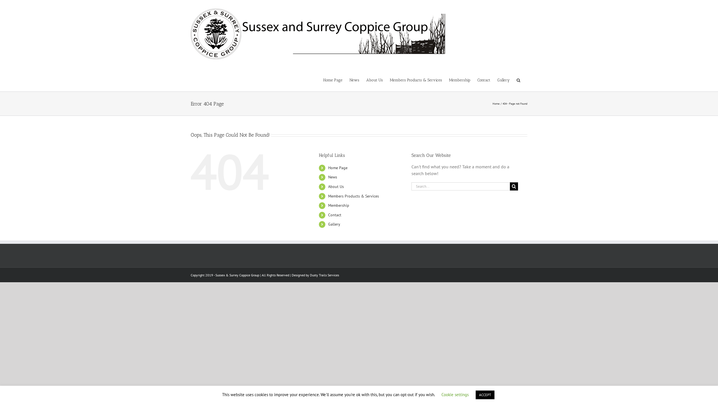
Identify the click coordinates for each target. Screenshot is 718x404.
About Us (336, 186)
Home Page (338, 167)
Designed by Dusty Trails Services (315, 275)
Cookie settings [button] (455, 394)
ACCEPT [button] (485, 394)
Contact (334, 214)
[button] (518, 79)
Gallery (334, 224)
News (332, 177)
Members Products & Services (353, 196)
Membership (338, 205)
